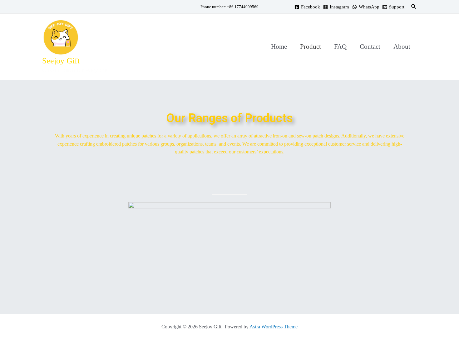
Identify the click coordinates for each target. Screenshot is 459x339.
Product (310, 46)
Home (279, 46)
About (401, 46)
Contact (370, 46)
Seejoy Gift (61, 60)
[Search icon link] (414, 7)
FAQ (340, 46)
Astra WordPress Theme (273, 326)
